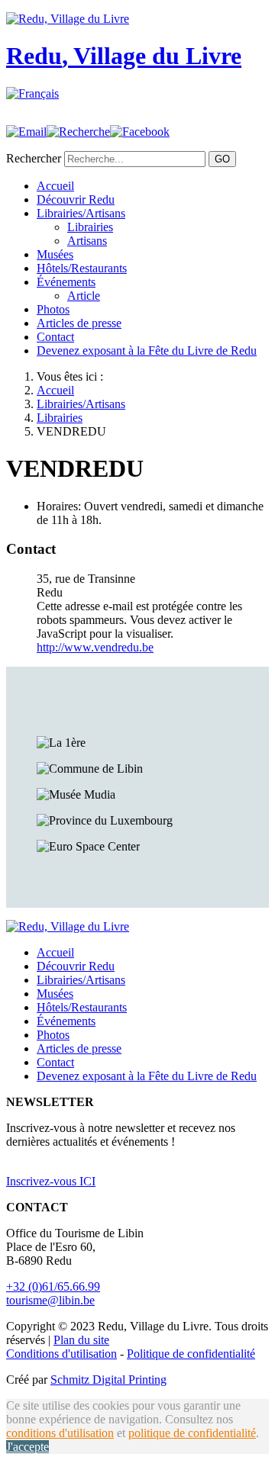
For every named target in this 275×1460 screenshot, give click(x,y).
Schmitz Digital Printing (108, 1379)
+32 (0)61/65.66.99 (53, 1286)
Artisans (87, 240)
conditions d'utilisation (60, 1432)
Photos (53, 309)
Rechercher (33, 158)
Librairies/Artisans (81, 213)
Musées (55, 254)
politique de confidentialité (192, 1432)
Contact (55, 336)
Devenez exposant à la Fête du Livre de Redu (147, 350)
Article (83, 295)
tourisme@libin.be (50, 1300)
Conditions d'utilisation (61, 1353)
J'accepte (27, 1446)
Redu (123, 55)
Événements (66, 281)
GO (222, 159)
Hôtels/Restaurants (82, 268)
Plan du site (81, 1339)
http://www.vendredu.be (95, 647)
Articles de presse (79, 323)
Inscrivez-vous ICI (50, 1181)
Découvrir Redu (76, 199)
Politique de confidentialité (191, 1353)
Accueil (55, 185)
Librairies (90, 226)
